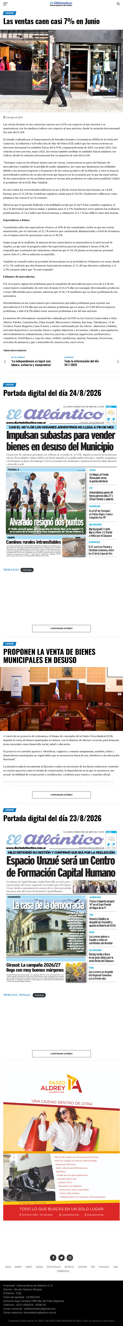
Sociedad (82, 1267)
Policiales (104, 1267)
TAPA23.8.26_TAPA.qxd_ (17, 994)
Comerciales (63, 1271)
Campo (28, 1267)
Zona (115, 1267)
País (93, 1267)
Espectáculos (54, 1267)
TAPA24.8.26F (11, 569)
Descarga (27, 570)
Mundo (18, 1267)
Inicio (8, 1267)
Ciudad (39, 1267)
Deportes (69, 1267)
